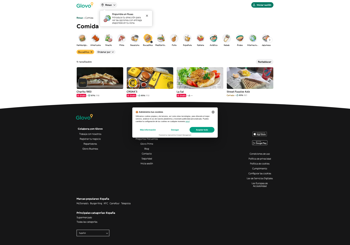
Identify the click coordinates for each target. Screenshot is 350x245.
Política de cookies (259, 163)
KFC (106, 203)
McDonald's (82, 203)
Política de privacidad (260, 158)
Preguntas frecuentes (147, 138)
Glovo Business (90, 148)
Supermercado (84, 217)
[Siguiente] (269, 40)
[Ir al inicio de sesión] (85, 5)
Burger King (96, 203)
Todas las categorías (87, 221)
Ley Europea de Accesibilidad (260, 184)
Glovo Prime (146, 143)
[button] (82, 39)
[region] (175, 39)
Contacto (147, 153)
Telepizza (126, 203)
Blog (146, 148)
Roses (80, 17)
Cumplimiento (259, 168)
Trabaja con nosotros (90, 134)
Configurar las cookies (259, 173)
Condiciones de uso (260, 153)
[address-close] (147, 15)
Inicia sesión (147, 163)
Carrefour (114, 203)
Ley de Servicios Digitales (260, 178)
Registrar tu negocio (90, 138)
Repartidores (90, 143)
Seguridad (147, 158)
